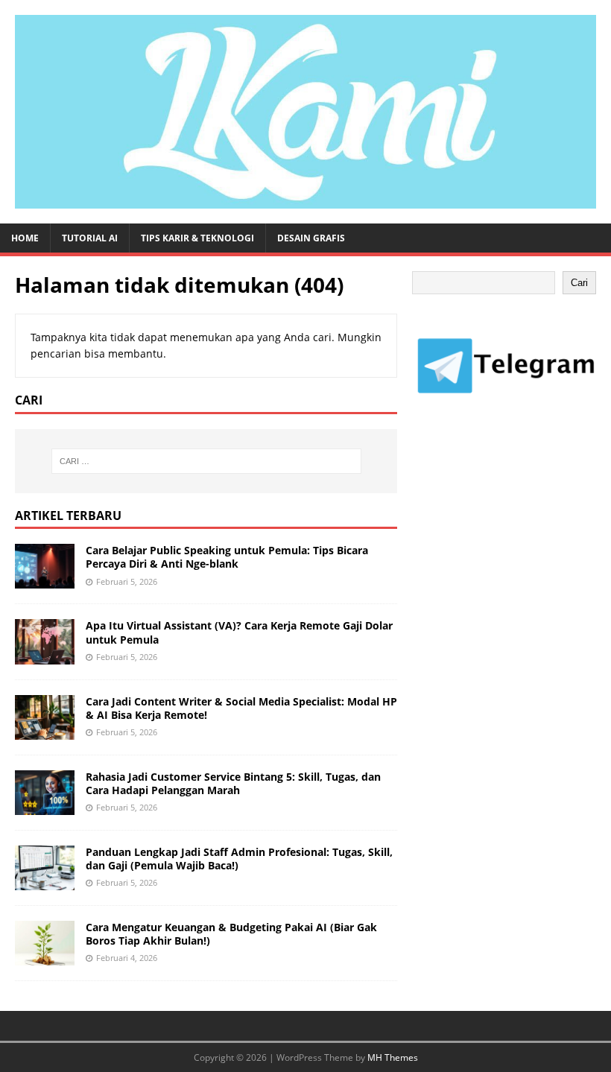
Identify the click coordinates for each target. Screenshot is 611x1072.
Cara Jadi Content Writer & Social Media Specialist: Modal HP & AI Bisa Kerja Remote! (241, 708)
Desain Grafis (311, 238)
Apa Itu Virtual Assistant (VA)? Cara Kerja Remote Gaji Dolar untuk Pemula (239, 632)
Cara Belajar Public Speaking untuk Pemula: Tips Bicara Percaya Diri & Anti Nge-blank (227, 557)
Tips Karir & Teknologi (197, 238)
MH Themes (392, 1057)
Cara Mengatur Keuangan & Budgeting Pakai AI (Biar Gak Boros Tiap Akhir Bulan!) (231, 934)
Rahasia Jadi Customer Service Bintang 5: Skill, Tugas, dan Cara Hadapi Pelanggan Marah (233, 783)
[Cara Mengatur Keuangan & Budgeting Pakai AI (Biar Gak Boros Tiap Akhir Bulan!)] (45, 957)
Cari (579, 282)
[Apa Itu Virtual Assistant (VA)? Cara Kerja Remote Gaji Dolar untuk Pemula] (45, 655)
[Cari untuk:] (206, 461)
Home (25, 238)
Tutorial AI (90, 238)
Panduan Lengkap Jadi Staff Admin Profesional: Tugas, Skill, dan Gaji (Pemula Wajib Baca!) (239, 858)
